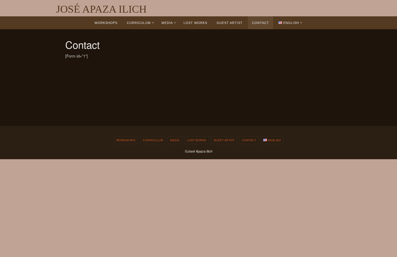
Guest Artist (224, 140)
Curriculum (153, 140)
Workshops (126, 140)
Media (175, 140)
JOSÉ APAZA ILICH (101, 9)
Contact (249, 140)
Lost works (196, 140)
